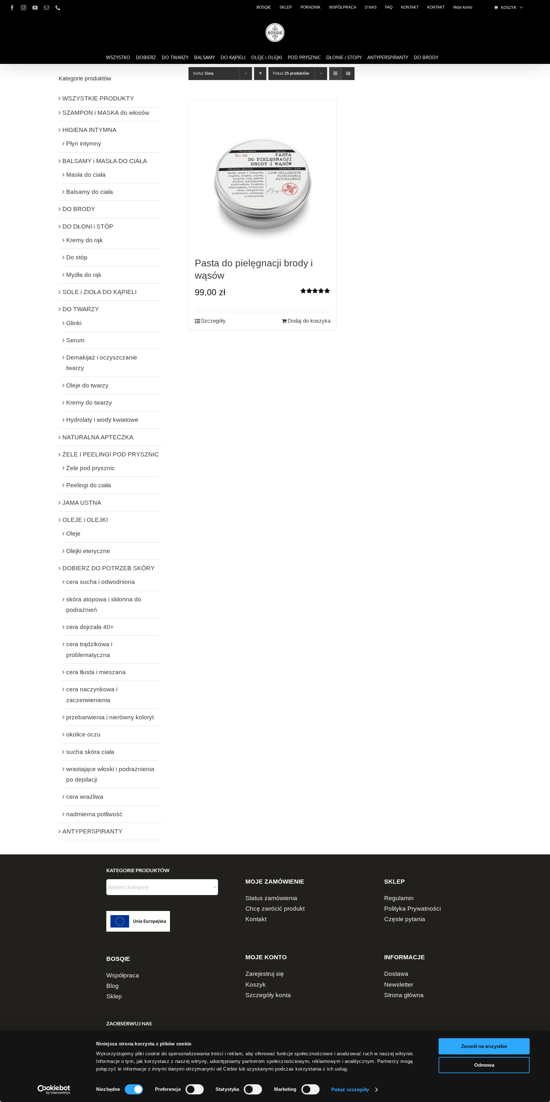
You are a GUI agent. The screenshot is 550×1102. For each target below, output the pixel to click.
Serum (75, 340)
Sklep (114, 996)
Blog (112, 985)
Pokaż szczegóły (350, 1089)
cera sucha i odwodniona (100, 581)
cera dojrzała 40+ (90, 627)
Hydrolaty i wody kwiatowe (102, 419)
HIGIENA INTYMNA (89, 130)
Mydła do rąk (84, 274)
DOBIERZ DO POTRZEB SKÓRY (108, 568)
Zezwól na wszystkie (484, 1046)
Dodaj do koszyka (309, 321)
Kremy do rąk (84, 240)
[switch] (195, 1089)
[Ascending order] (260, 73)
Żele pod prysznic (90, 468)
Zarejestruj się (264, 973)
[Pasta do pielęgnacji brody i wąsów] (262, 178)
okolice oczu (83, 734)
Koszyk (255, 984)
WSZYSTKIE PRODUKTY (98, 98)
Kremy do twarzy (89, 402)
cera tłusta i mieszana (96, 672)
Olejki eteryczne (88, 551)
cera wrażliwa (84, 796)
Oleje (73, 533)
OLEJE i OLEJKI (85, 520)
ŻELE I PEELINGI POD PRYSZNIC (110, 454)
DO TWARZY (80, 309)
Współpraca (122, 975)
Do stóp (77, 257)
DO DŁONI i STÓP (87, 226)
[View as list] (348, 73)
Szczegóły (213, 321)
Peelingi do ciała (88, 485)
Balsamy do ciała (89, 191)
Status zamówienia (271, 898)
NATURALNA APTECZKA (97, 437)
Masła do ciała (86, 174)
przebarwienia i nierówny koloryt (110, 717)
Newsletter (398, 984)
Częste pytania (404, 919)
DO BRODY (78, 209)
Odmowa (484, 1065)
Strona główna (404, 995)
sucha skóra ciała (90, 752)
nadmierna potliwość (94, 814)
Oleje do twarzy (87, 385)
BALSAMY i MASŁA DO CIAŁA (104, 161)
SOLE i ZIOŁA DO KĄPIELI (99, 292)
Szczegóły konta (268, 995)
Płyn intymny (83, 143)
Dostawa (396, 973)
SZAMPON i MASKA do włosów (105, 112)
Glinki (73, 323)
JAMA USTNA (81, 502)
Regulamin (399, 898)
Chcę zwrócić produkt (275, 908)
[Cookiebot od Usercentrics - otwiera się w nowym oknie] (54, 1089)
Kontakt (255, 919)
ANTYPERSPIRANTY (92, 831)
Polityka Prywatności (412, 908)
